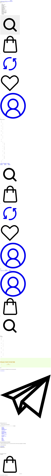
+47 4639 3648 (2, 446)
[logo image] (7, 1)
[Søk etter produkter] (10, 25)
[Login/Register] (13, 118)
